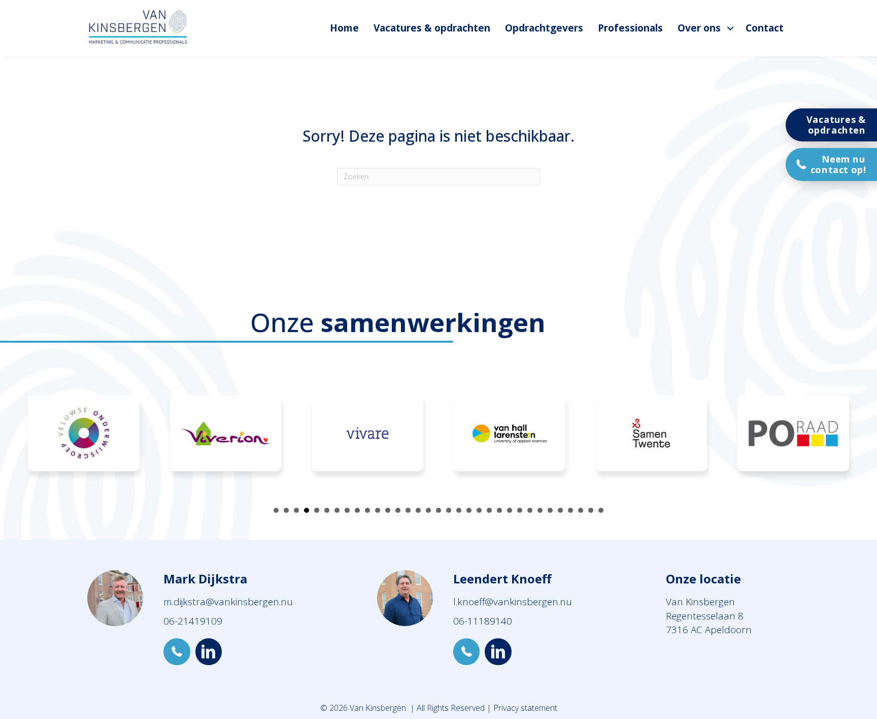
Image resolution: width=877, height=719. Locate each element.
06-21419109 (192, 621)
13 (397, 510)
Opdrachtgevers (544, 28)
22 (489, 510)
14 (408, 510)
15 (418, 510)
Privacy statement (525, 707)
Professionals (630, 28)
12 (387, 510)
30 (570, 510)
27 (540, 510)
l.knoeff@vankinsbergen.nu (512, 601)
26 (529, 510)
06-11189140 (482, 621)
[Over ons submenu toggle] (730, 28)
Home (344, 28)
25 (519, 510)
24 (509, 510)
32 (590, 510)
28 (550, 510)
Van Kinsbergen (700, 601)
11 (377, 510)
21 (479, 510)
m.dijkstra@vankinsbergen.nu (228, 601)
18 (448, 510)
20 (468, 510)
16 (428, 510)
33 (600, 510)
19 (458, 510)
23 (499, 510)
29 (560, 510)
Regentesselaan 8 (705, 616)
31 (580, 510)
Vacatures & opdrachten (432, 28)
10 (367, 510)
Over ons (699, 28)
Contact (765, 28)
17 (438, 510)
